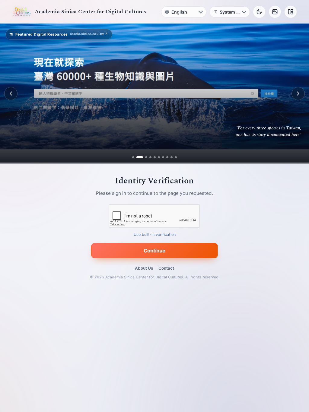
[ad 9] (170, 157)
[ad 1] (134, 157)
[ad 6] (158, 157)
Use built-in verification (155, 235)
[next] (298, 93)
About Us (144, 268)
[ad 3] (144, 157)
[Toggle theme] (259, 11)
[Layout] (290, 11)
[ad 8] (166, 157)
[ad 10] (175, 157)
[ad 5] (153, 157)
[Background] (275, 11)
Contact (166, 268)
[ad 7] (162, 157)
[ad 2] (139, 157)
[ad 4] (149, 157)
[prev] (11, 93)
